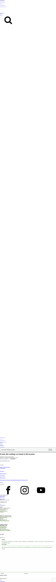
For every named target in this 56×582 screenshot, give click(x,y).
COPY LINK (2, 581)
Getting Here (7, 467)
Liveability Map (26, 322)
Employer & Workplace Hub (23, 480)
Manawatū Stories (3, 473)
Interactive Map (2, 467)
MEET (1, 425)
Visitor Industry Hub (3, 480)
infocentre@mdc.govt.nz (4, 529)
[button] (47, 45)
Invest (6, 425)
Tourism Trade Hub (10, 480)
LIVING (1, 322)
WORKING (13, 322)
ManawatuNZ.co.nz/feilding (5, 530)
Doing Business (9, 425)
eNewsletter (2, 460)
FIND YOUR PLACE (19, 322)
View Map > (4, 544)
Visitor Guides (2, 468)
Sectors (3, 425)
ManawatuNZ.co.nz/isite (4, 520)
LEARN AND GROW (7, 322)
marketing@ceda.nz (3, 511)
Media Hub (16, 480)
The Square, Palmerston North (5, 516)
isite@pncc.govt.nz (3, 519)
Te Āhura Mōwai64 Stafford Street (3, 527)
